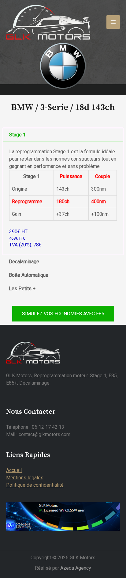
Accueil (14, 470)
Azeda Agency (75, 568)
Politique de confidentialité (35, 485)
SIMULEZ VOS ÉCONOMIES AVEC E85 (63, 314)
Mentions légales (24, 478)
